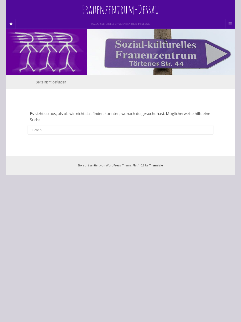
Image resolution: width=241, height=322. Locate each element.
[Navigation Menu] (230, 24)
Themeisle (156, 165)
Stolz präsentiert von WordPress (99, 165)
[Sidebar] (11, 24)
